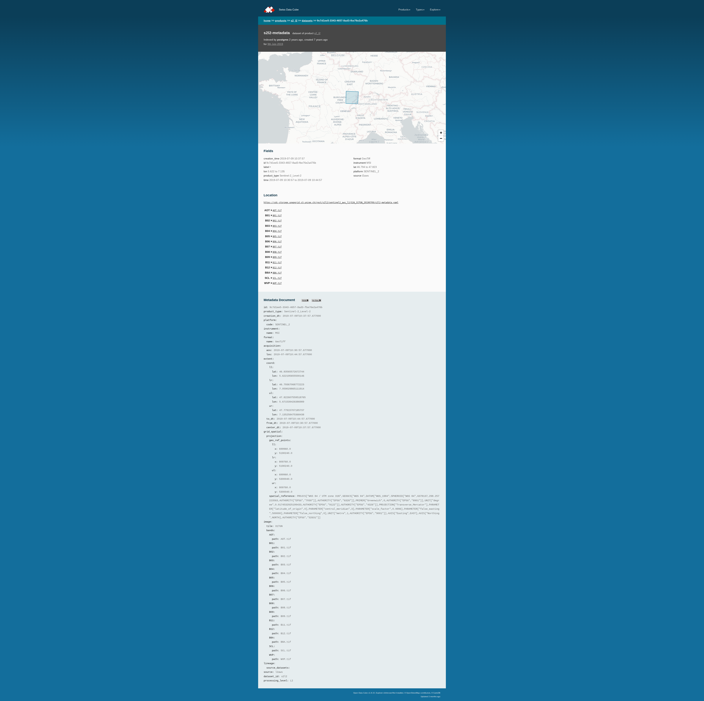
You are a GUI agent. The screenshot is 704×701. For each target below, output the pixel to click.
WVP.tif (277, 283)
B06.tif (277, 241)
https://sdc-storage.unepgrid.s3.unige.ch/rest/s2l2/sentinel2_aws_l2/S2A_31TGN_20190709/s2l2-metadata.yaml (331, 202)
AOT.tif (277, 210)
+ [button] (441, 132)
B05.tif (277, 236)
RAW (304, 300)
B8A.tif (277, 273)
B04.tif (277, 231)
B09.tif (277, 257)
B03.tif (277, 226)
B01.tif (277, 215)
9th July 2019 (275, 44)
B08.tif (277, 252)
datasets (307, 20)
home (267, 20)
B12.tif (277, 267)
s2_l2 (294, 20)
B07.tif (277, 246)
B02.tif (277, 220)
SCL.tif (277, 278)
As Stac (315, 300)
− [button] (441, 138)
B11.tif (277, 262)
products (280, 20)
